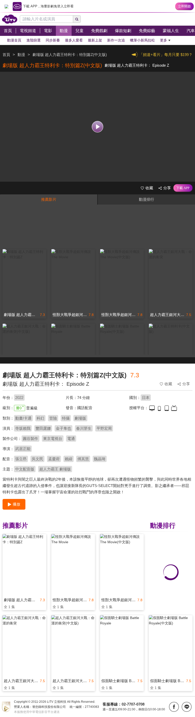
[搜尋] (77, 19)
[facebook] (174, 707)
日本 (146, 397)
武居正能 (22, 449)
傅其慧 (83, 459)
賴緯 (68, 459)
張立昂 (21, 459)
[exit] (6, 6)
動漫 (21, 54)
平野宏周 (104, 428)
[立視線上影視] (9, 19)
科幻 (40, 418)
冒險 (53, 418)
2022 (19, 397)
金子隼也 (63, 428)
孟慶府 (54, 459)
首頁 (6, 54)
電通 (71, 438)
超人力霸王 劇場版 (55, 469)
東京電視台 (52, 438)
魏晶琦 (99, 459)
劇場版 (80, 418)
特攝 (66, 418)
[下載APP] (182, 188)
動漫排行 (146, 199)
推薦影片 (48, 199)
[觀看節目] (97, 127)
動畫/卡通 (23, 418)
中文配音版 (24, 469)
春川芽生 (83, 428)
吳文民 (37, 459)
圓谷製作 (30, 438)
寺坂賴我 (22, 428)
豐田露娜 (43, 428)
